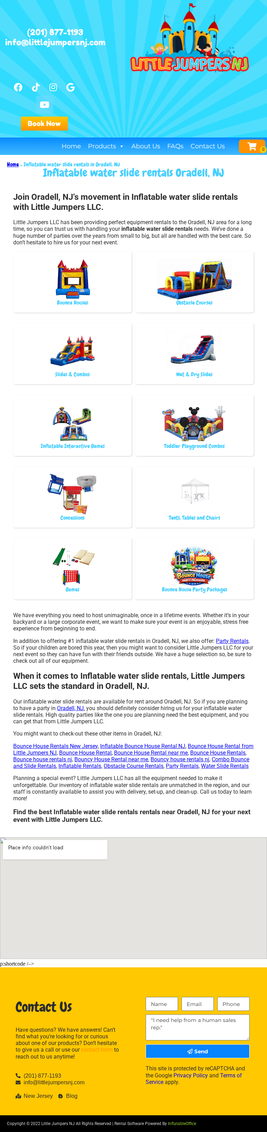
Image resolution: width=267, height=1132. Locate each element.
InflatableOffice (182, 1123)
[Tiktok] (35, 87)
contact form (97, 1049)
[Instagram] (53, 87)
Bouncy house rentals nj (180, 759)
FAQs (175, 146)
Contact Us (208, 146)
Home (71, 146)
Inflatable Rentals (79, 766)
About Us (145, 146)
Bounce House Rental (85, 752)
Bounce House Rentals (217, 752)
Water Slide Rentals (225, 766)
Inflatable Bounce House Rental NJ (142, 746)
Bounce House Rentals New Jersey (55, 746)
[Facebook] (18, 87)
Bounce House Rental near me (151, 752)
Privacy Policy (190, 1075)
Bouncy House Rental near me (111, 759)
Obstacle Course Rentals (133, 766)
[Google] (70, 87)
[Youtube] (44, 104)
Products (102, 146)
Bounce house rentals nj (42, 759)
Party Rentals (232, 641)
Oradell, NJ (70, 708)
